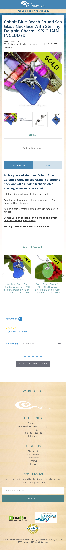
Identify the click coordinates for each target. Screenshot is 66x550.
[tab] (11, 344)
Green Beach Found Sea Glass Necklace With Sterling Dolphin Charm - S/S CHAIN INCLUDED (48, 288)
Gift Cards (33, 435)
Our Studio (33, 454)
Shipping (33, 429)
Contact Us (33, 423)
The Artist (33, 451)
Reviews (33, 460)
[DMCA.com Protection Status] (18, 517)
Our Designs (33, 457)
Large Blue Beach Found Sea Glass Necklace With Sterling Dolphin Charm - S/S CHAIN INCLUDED (17, 288)
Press (33, 464)
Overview (18, 165)
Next (62, 275)
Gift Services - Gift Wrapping (33, 426)
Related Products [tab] (33, 247)
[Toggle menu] (4, 4)
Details (47, 165)
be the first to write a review (33, 363)
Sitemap (44, 542)
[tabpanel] (17, 276)
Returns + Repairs (33, 432)
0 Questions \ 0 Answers (17, 331)
